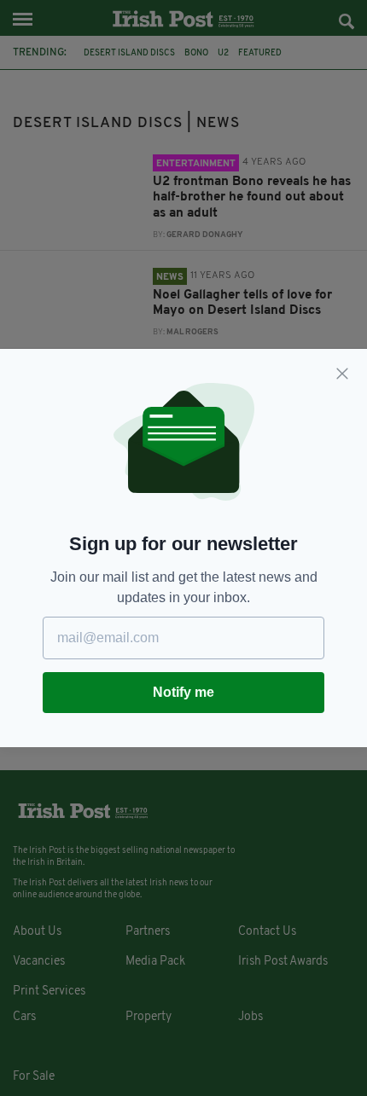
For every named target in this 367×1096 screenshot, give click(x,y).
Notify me (183, 692)
